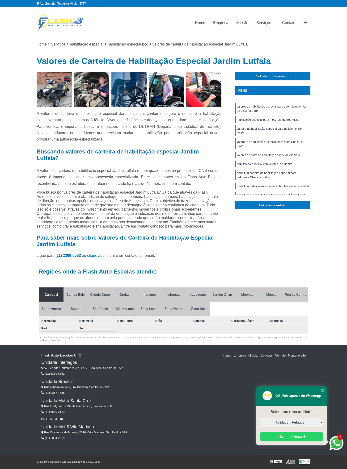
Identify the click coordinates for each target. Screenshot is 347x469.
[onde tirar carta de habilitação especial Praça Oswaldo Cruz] (91, 89)
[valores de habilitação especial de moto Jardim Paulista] (129, 89)
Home (200, 23)
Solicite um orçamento (272, 76)
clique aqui (96, 255)
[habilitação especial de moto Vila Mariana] (54, 89)
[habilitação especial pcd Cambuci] (166, 89)
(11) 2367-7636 (54, 392)
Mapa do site (297, 355)
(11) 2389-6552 (68, 255)
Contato (288, 23)
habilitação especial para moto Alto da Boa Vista (268, 119)
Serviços (263, 23)
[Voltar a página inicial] (60, 23)
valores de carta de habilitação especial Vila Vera (268, 155)
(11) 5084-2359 (54, 438)
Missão (242, 23)
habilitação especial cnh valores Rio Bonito (264, 164)
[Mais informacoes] (305, 23)
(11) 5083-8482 (54, 419)
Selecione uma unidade (292, 412)
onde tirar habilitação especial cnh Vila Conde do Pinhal (273, 186)
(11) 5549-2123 (54, 412)
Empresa (220, 23)
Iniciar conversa (290, 437)
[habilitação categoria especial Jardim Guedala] (203, 89)
